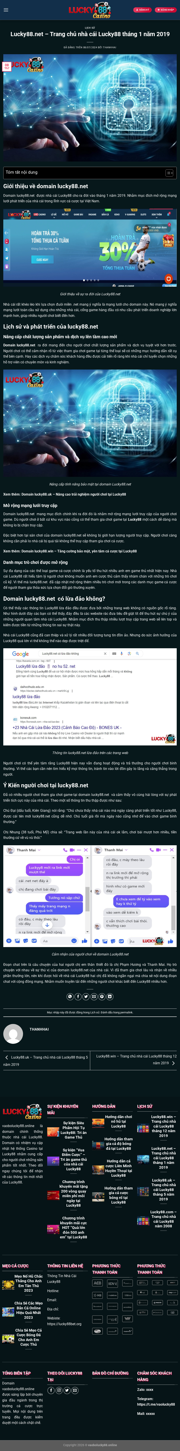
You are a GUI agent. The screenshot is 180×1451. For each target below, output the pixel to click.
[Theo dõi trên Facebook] (51, 1390)
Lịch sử (90, 27)
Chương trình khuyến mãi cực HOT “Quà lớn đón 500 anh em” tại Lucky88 (73, 1227)
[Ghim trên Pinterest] (102, 996)
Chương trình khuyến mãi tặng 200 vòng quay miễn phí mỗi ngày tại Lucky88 (73, 1194)
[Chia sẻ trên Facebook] (78, 996)
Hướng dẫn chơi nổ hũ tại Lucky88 (118, 1121)
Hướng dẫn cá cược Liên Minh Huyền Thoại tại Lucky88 (118, 1168)
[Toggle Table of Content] (167, 173)
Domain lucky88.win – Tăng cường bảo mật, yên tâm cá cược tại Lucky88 (79, 551)
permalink (126, 1012)
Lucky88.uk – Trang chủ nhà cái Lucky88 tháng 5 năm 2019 (163, 1189)
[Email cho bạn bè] (94, 996)
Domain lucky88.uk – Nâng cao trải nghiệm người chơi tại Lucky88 (74, 494)
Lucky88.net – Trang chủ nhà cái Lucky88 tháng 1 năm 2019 (163, 1158)
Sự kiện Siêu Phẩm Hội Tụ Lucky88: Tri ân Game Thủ (74, 1130)
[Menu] (6, 9)
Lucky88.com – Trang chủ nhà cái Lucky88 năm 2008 (163, 1219)
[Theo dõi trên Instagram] (59, 1390)
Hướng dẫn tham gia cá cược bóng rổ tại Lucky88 (118, 1195)
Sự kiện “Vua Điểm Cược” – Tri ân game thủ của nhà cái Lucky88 (73, 1159)
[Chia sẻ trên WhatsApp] (70, 996)
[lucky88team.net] (90, 10)
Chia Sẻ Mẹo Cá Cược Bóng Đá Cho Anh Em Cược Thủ (28, 1337)
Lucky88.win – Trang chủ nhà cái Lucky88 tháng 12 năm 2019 (163, 1126)
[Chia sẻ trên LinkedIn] (109, 996)
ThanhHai (109, 47)
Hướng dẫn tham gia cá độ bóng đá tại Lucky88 (118, 1144)
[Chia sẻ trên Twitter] (86, 996)
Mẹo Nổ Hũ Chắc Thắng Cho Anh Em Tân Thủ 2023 (28, 1283)
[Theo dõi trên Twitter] (67, 1390)
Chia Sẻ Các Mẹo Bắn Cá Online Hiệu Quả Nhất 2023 (28, 1310)
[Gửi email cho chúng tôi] (75, 1390)
